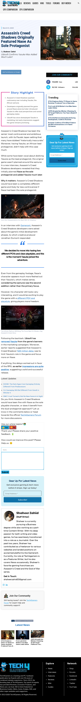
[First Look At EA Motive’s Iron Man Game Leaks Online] (22, 634)
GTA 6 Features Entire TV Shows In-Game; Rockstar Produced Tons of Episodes (62, 102)
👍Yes (5, 427)
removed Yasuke (9, 341)
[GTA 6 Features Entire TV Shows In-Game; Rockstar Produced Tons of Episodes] (7, 634)
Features (51, 676)
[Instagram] (4, 585)
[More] (34, 81)
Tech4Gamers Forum (30, 415)
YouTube (73, 687)
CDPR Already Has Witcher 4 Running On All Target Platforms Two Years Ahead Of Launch (62, 113)
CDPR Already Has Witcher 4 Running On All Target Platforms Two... (37, 641)
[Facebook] (14, 81)
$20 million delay (25, 351)
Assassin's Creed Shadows (24, 621)
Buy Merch (66, 3)
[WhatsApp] (24, 81)
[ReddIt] (29, 81)
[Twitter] (19, 81)
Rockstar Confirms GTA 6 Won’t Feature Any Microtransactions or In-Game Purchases (62, 124)
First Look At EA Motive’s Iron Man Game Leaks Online (22, 642)
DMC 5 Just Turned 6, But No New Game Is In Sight (23, 396)
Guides (35, 3)
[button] (78, 3)
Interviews (52, 672)
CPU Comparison (26, 9)
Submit (5, 472)
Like (76, 82)
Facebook (73, 676)
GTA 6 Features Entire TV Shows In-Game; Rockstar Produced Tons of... (7, 643)
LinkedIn (72, 679)
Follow (75, 87)
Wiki (42, 3)
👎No (12, 427)
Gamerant (25, 225)
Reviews (27, 3)
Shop (71, 668)
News (5, 3)
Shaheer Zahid (9, 51)
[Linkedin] (7, 585)
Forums (56, 3)
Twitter (72, 683)
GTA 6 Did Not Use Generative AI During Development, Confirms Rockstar (62, 118)
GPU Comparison (10, 9)
